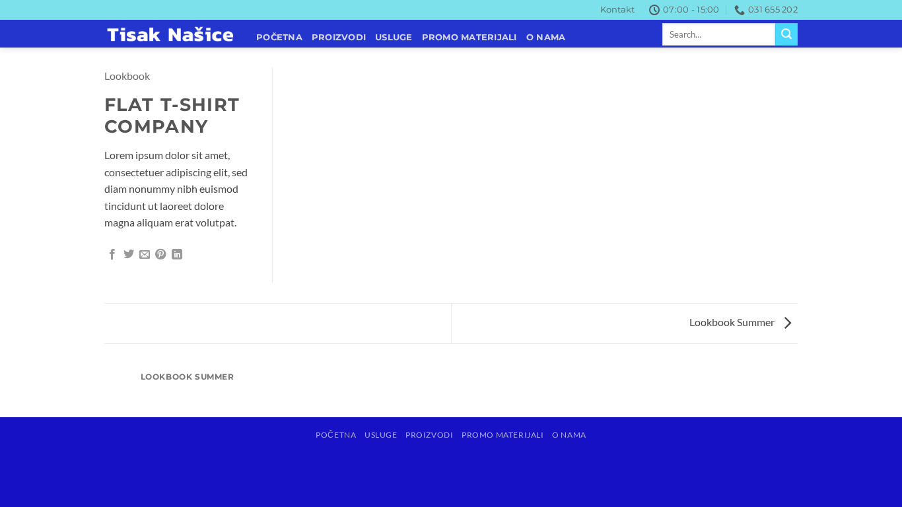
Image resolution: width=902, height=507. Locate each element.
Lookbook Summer (733, 322)
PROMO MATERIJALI (469, 37)
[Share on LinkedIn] (177, 255)
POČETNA (279, 37)
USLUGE (394, 37)
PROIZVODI (339, 37)
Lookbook (127, 75)
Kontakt (617, 10)
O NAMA (546, 37)
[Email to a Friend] (144, 255)
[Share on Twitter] (128, 255)
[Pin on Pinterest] (160, 255)
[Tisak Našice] (170, 34)
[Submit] (786, 34)
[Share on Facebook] (112, 255)
